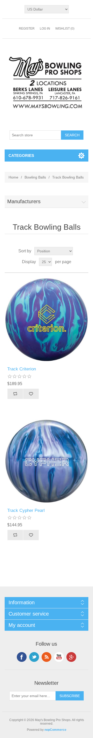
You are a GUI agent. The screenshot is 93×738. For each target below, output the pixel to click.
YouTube (59, 657)
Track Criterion (21, 369)
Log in (45, 28)
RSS (46, 657)
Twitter (34, 657)
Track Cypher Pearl (26, 510)
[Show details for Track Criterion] (46, 319)
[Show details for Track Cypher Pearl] (46, 461)
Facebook (22, 657)
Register (27, 28)
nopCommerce (55, 730)
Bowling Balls (35, 177)
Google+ (71, 657)
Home (13, 177)
